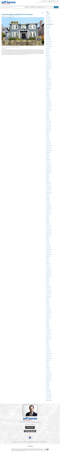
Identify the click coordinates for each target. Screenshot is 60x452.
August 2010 (48, 360)
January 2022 (48, 122)
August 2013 (48, 298)
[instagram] (35, 431)
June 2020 (47, 155)
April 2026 (47, 34)
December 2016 (48, 228)
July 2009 (47, 383)
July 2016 (47, 237)
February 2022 (48, 121)
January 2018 (48, 206)
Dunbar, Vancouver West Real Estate (9, 16)
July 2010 (47, 362)
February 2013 (48, 308)
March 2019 (48, 181)
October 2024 (48, 65)
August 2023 (48, 90)
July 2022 (47, 112)
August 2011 (48, 339)
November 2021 (49, 126)
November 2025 (49, 43)
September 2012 (49, 317)
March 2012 (48, 327)
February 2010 (48, 370)
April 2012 (47, 325)
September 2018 (49, 192)
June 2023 (47, 93)
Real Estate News (49, 20)
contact (57, 2)
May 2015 (47, 261)
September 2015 (49, 254)
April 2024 (47, 76)
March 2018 (48, 202)
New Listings (48, 16)
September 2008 (49, 400)
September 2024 (49, 67)
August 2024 (48, 69)
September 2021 (49, 129)
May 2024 (47, 74)
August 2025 (48, 48)
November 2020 (49, 147)
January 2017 (48, 226)
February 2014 (48, 287)
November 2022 (49, 105)
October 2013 (48, 294)
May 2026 (47, 32)
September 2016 (49, 233)
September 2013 (49, 296)
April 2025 (47, 55)
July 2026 (47, 29)
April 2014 (47, 284)
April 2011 (47, 346)
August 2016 (48, 235)
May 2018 (47, 199)
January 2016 (48, 247)
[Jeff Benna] (8, 4)
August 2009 (48, 381)
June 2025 (47, 51)
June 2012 (47, 322)
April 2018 (47, 200)
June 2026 (47, 31)
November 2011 (49, 334)
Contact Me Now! (30, 427)
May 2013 (47, 303)
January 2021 (48, 143)
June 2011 (47, 343)
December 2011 (48, 332)
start (37, 2)
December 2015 (48, 249)
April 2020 (47, 159)
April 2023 (47, 96)
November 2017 (49, 209)
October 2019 (48, 169)
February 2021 (48, 142)
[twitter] (27, 431)
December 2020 (48, 145)
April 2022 (47, 117)
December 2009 (48, 374)
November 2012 (49, 313)
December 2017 (48, 207)
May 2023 (47, 95)
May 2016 (47, 240)
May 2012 (47, 324)
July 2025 (47, 50)
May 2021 (47, 136)
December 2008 (48, 395)
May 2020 (47, 157)
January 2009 (48, 393)
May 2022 (47, 116)
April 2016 (47, 242)
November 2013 (49, 292)
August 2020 (48, 152)
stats (43, 2)
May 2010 (47, 365)
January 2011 (48, 351)
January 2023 (48, 102)
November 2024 (49, 64)
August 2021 (48, 131)
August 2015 (48, 256)
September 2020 (49, 150)
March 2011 (48, 348)
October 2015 (48, 253)
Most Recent (48, 25)
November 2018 (49, 188)
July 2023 (47, 91)
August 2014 (48, 277)
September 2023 (49, 88)
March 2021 (48, 140)
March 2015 (48, 265)
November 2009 (49, 376)
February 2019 (48, 183)
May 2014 (47, 282)
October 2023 (48, 86)
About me (47, 15)
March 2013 (48, 306)
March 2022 (48, 119)
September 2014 (49, 275)
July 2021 (47, 133)
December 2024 (48, 62)
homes (40, 2)
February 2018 (48, 204)
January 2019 (48, 185)
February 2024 (48, 79)
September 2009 (49, 379)
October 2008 (48, 398)
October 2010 (48, 357)
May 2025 (47, 53)
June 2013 (47, 301)
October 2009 (48, 377)
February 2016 (48, 246)
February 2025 (48, 58)
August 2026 (48, 27)
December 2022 (48, 103)
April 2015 (47, 263)
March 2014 (48, 285)
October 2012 (48, 315)
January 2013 (48, 310)
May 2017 (47, 220)
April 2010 (47, 367)
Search (56, 7)
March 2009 (48, 389)
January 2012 (48, 331)
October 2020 (48, 148)
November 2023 (49, 84)
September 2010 (49, 358)
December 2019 (48, 166)
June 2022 (47, 114)
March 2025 (48, 57)
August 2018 (48, 194)
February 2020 (48, 162)
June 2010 (47, 363)
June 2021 (47, 135)
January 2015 (48, 268)
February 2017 (48, 225)
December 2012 (48, 311)
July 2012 (47, 320)
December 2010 (48, 353)
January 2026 (48, 39)
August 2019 (48, 173)
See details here (4, 48)
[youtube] (33, 431)
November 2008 (49, 396)
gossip (52, 2)
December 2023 (48, 83)
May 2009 (47, 386)
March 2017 (48, 223)
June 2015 (47, 259)
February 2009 (48, 391)
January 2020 (48, 164)
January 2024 (48, 81)
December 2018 (48, 187)
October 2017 (48, 211)
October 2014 (48, 273)
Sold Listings (48, 22)
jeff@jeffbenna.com (44, 441)
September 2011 (49, 337)
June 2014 (47, 280)
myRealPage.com (30, 446)
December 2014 (48, 270)
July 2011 (47, 341)
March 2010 (48, 369)
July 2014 (47, 279)
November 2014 (49, 272)
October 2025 (48, 44)
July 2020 (47, 154)
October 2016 (48, 232)
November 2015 (49, 251)
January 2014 (48, 289)
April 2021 (47, 138)
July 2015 (47, 258)
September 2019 (49, 171)
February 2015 (48, 266)
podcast (48, 2)
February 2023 (48, 100)
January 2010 (48, 372)
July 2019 (47, 174)
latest (45, 2)
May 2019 (47, 178)
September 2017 (49, 213)
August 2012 (48, 318)
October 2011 (48, 336)
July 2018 (47, 195)
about (54, 2)
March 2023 (48, 98)
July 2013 (47, 299)
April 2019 (47, 180)
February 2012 (48, 329)
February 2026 (48, 38)
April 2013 (47, 305)
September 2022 (49, 109)
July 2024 (47, 70)
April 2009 (47, 388)
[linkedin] (30, 431)
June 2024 (47, 72)
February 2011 (48, 350)
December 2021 (48, 124)
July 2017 (47, 216)
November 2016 (49, 230)
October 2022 (48, 107)
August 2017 (48, 214)
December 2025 (48, 41)
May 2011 (47, 344)
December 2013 (48, 291)
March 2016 (48, 244)
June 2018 (47, 197)
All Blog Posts (48, 13)
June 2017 (47, 218)
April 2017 (47, 221)
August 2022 (48, 110)
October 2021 (48, 128)
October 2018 (48, 190)
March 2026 (48, 36)
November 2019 (49, 168)
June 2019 (47, 176)
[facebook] (25, 431)
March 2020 (48, 161)
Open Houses (48, 18)
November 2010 (49, 355)
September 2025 (49, 46)
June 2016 (47, 239)
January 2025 (48, 60)
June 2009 (47, 384)
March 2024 (48, 77)
